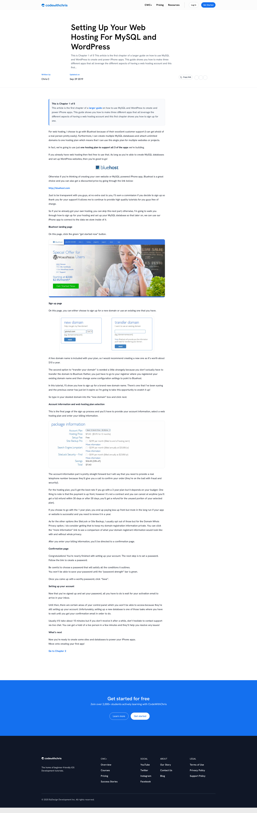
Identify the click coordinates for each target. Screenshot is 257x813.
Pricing (160, 5)
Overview (106, 764)
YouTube (145, 764)
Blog (162, 775)
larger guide (95, 107)
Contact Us (166, 770)
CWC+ (148, 5)
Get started (140, 716)
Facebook (145, 781)
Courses (105, 770)
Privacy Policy (197, 770)
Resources (174, 5)
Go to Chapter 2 (57, 650)
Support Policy (197, 775)
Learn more (119, 716)
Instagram (145, 775)
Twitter (144, 770)
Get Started (208, 5)
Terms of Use (197, 764)
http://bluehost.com (59, 188)
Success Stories (109, 781)
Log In (193, 5)
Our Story (165, 764)
